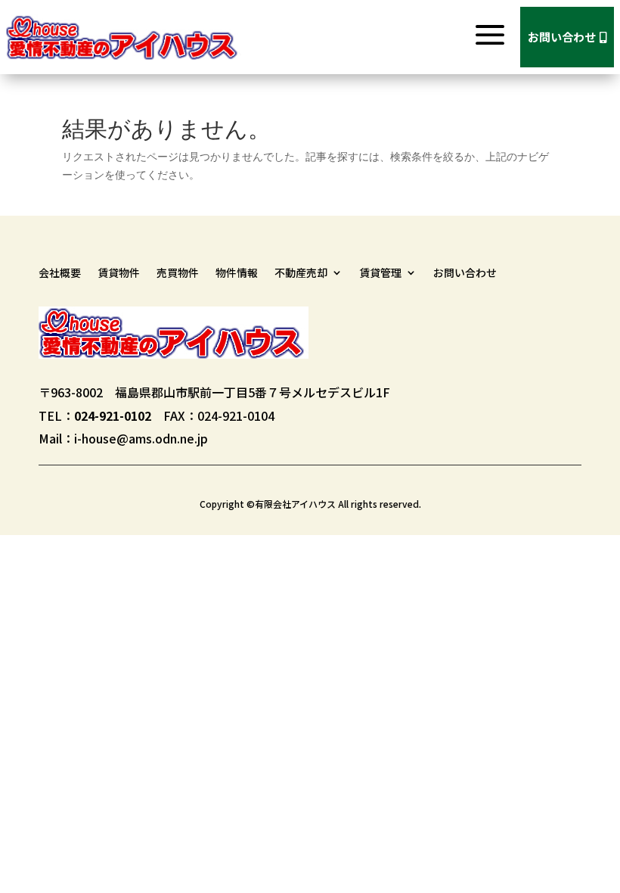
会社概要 (60, 273)
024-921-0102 (112, 415)
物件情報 (236, 273)
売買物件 (178, 273)
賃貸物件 (119, 273)
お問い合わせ (567, 37)
